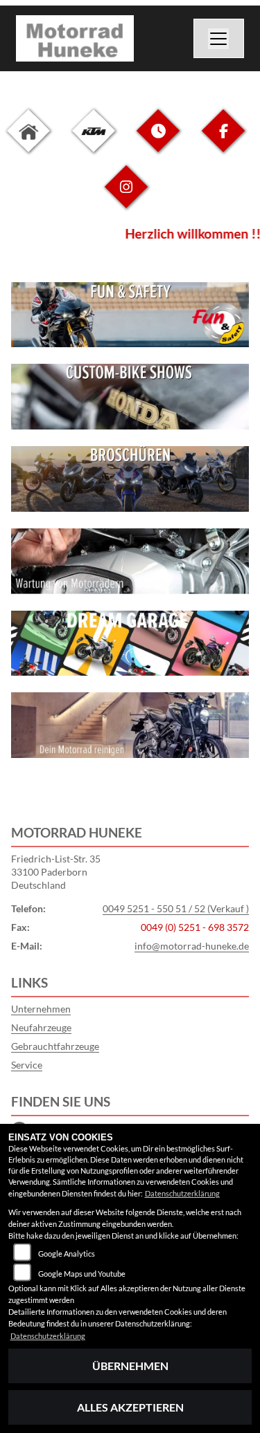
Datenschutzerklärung (182, 1193)
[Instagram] (126, 197)
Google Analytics (66, 1253)
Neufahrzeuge (41, 1027)
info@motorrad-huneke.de (192, 946)
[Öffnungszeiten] (158, 141)
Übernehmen (130, 1365)
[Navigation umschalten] (219, 39)
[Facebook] (223, 141)
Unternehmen (41, 1009)
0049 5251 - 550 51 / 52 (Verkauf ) (176, 908)
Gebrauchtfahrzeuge (55, 1046)
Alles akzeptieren (130, 1407)
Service (26, 1065)
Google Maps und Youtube (81, 1273)
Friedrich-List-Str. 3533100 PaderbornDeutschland (56, 871)
